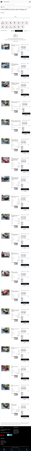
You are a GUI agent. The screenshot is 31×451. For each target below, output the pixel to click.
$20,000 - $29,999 (16, 431)
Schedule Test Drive (4, 441)
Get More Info (25, 56)
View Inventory (3, 440)
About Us (2, 443)
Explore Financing (28, 59)
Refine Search (19, 30)
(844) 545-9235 (5, 432)
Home (1, 4)
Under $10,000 (16, 429)
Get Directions (3, 430)
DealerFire (17, 446)
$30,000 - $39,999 (16, 432)
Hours (9, 432)
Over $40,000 (15, 433)
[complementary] (28, 448)
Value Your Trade (3, 442)
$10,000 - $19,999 (16, 430)
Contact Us (2, 444)
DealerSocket (22, 446)
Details (25, 58)
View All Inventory (15, 41)
